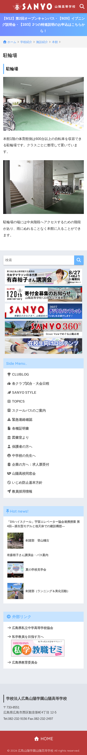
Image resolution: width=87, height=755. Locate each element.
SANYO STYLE (23, 392)
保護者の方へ (21, 446)
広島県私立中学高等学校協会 (32, 628)
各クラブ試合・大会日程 (30, 383)
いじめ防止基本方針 (26, 482)
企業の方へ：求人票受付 (30, 464)
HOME (46, 738)
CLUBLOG (20, 374)
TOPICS (18, 401)
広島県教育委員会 (24, 662)
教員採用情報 (21, 491)
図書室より (20, 437)
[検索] (79, 260)
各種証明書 (20, 428)
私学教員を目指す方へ (27, 636)
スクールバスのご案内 (28, 410)
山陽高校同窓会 (23, 473)
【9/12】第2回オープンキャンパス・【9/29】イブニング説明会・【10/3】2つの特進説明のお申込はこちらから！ (43, 25)
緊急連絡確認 (21, 419)
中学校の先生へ (23, 455)
